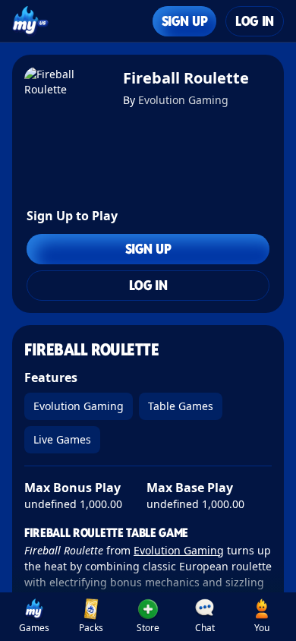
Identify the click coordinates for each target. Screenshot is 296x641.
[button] (148, 616)
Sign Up (184, 21)
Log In (254, 21)
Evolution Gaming (183, 100)
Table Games (180, 406)
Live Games (62, 439)
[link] (34, 616)
